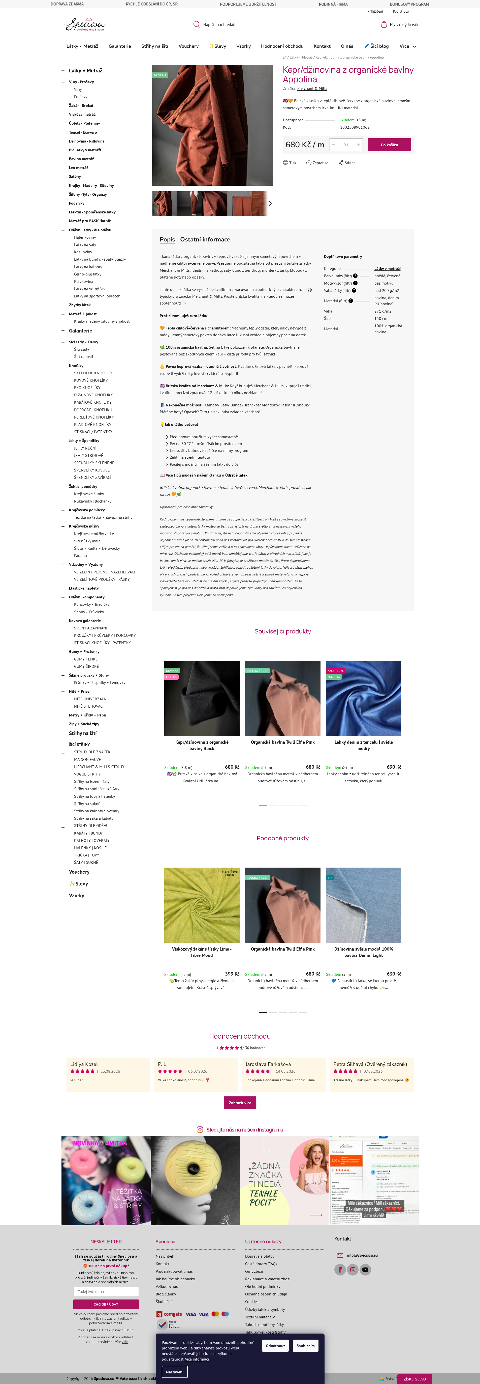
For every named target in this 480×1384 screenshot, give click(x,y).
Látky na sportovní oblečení (97, 295)
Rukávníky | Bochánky (92, 501)
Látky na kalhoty (88, 266)
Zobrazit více (240, 1102)
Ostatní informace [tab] (205, 239)
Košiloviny (83, 251)
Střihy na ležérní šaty (91, 781)
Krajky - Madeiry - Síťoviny (91, 185)
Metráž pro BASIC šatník (90, 220)
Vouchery (79, 871)
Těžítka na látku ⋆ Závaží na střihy (103, 517)
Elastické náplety (84, 588)
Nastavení (174, 1371)
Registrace (401, 11)
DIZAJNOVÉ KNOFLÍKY (93, 394)
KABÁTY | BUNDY (88, 833)
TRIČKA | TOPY (86, 854)
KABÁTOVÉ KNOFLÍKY (93, 402)
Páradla (80, 555)
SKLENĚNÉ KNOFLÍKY (93, 372)
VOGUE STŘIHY (87, 774)
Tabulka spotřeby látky (264, 1324)
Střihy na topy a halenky (94, 796)
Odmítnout (275, 1345)
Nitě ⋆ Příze (79, 691)
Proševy (80, 96)
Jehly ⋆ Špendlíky (84, 440)
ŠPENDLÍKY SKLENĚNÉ (94, 462)
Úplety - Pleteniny (84, 123)
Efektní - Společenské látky (92, 211)
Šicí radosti (83, 356)
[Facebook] (340, 1270)
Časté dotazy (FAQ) (261, 1263)
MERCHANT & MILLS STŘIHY (99, 766)
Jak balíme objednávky (175, 1278)
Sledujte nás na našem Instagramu (245, 1129)
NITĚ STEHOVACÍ (89, 706)
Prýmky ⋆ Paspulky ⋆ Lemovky (99, 682)
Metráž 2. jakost (83, 313)
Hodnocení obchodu (240, 1036)
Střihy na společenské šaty (96, 788)
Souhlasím (306, 1345)
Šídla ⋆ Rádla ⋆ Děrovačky (97, 548)
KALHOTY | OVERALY (92, 840)
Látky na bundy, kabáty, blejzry (100, 259)
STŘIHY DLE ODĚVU (91, 825)
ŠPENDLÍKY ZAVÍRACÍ (92, 477)
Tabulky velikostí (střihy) (265, 1332)
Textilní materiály (260, 1316)
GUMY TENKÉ (86, 658)
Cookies (252, 1301)
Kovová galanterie (85, 620)
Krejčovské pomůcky (87, 509)
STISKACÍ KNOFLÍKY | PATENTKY (102, 642)
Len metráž (78, 167)
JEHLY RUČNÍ (85, 448)
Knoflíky (76, 365)
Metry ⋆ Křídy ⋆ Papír (87, 714)
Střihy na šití (83, 733)
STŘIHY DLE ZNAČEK (92, 751)
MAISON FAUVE (87, 759)
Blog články (166, 1293)
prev (156, 732)
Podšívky (76, 203)
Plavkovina (83, 281)
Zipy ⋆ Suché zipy (84, 723)
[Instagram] (353, 1270)
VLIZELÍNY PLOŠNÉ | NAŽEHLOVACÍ (104, 571)
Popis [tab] (167, 239)
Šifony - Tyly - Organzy (88, 194)
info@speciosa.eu (362, 1255)
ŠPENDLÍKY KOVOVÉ (92, 470)
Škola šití (164, 1301)
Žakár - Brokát (81, 105)
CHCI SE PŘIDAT (106, 1304)
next (410, 732)
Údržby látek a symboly (265, 1309)
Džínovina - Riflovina (87, 141)
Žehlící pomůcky (83, 486)
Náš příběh (165, 1256)
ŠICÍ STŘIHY (79, 744)
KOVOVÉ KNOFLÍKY (91, 380)
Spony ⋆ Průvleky (89, 611)
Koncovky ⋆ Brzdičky (91, 604)
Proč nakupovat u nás (174, 1271)
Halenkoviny (85, 237)
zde (125, 1341)
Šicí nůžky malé (87, 540)
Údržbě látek (236, 475)
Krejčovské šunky (89, 493)
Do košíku (389, 144)
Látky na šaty (85, 244)
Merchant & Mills (312, 88)
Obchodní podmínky (262, 1286)
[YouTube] (365, 1270)
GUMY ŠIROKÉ (86, 666)
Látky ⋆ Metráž (85, 70)
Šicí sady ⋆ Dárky (83, 341)
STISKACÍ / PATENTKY (93, 431)
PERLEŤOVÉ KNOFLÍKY (94, 417)
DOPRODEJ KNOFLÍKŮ (93, 409)
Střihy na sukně (87, 803)
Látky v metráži (387, 268)
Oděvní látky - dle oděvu (90, 229)
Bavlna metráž (81, 158)
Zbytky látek (80, 304)
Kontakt (162, 1263)
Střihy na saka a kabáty (93, 818)
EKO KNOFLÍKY (87, 387)
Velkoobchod (167, 1286)
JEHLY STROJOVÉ (88, 455)
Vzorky (76, 895)
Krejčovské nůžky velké (94, 533)
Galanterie (80, 330)
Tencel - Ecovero (83, 132)
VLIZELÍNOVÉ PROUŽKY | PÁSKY (102, 579)
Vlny (78, 89)
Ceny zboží (254, 1271)
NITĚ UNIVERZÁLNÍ (91, 698)
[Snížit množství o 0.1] (333, 145)
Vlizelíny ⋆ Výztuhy (86, 564)
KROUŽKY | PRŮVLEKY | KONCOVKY (105, 635)
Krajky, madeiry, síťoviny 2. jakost (102, 321)
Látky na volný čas (89, 288)
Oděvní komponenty (87, 596)
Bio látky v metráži (85, 149)
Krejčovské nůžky (84, 526)
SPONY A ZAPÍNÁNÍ (90, 627)
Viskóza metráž (82, 114)
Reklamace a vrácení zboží (267, 1278)
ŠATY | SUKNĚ (86, 862)
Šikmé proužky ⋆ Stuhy (89, 675)
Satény (75, 176)
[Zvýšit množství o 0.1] (359, 145)
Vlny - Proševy (81, 81)
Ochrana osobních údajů (266, 1293)
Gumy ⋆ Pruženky (84, 651)
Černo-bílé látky (87, 273)
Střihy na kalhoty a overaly (96, 810)
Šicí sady (81, 349)
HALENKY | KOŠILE (90, 847)
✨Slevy (78, 883)
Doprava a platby (259, 1256)
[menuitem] (82, 46)
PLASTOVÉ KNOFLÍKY (92, 424)
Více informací (197, 1359)
